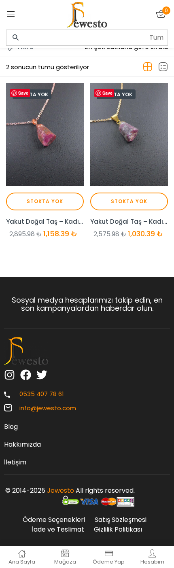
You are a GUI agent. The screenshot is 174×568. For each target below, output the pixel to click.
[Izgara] (148, 67)
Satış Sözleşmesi (120, 519)
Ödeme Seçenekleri (54, 519)
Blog (11, 426)
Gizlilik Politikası (118, 529)
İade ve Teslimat (58, 529)
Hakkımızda (22, 444)
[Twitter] (41, 374)
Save (23, 93)
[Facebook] (25, 374)
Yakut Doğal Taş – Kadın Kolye (45, 221)
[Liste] (163, 67)
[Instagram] (9, 374)
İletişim (15, 462)
